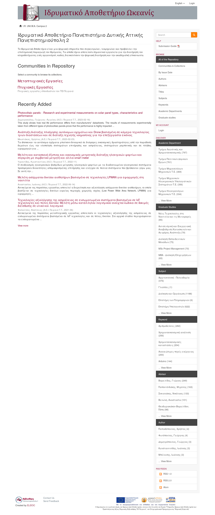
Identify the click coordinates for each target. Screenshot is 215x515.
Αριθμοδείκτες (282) (169, 325)
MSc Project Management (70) (173, 248)
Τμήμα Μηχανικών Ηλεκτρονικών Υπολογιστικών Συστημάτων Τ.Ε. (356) (174, 181)
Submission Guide (167, 46)
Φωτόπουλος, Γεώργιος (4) (173, 435)
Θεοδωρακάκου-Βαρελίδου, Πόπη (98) (173, 408)
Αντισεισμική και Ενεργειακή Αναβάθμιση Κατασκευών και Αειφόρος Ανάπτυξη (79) (174, 229)
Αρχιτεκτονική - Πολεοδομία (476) (174, 279)
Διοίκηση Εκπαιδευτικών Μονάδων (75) (171, 240)
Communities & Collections (171, 65)
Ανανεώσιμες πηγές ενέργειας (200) (176, 353)
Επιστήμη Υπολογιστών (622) (174, 306)
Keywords (163, 104)
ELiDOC (31, 505)
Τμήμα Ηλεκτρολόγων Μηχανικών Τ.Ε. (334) (170, 192)
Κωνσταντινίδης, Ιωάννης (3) (174, 448)
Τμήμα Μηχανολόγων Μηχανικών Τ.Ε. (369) (170, 170)
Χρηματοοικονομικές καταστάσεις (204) (169, 343)
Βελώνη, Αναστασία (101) (172, 399)
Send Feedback (51, 501)
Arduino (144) (165, 361)
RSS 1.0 (167, 473)
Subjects (162, 98)
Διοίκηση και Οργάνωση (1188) (175, 293)
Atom (166, 487)
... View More (165, 200)
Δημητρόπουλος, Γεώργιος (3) (174, 441)
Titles (161, 91)
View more (23, 225)
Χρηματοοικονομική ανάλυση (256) (174, 334)
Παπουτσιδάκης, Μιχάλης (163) (175, 387)
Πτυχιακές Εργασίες (35, 87)
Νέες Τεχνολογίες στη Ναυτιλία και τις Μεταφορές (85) (174, 216)
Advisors (162, 85)
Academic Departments (170, 111)
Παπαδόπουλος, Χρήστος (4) (173, 428)
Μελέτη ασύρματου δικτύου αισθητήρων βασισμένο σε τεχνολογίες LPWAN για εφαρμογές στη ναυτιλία (81, 178)
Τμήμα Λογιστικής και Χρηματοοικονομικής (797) (172, 151)
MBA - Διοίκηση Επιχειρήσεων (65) (174, 256)
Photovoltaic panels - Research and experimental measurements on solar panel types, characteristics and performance (80, 114)
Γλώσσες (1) (165, 287)
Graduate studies (167, 117)
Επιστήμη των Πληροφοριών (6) (175, 300)
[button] (180, 3)
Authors (162, 78)
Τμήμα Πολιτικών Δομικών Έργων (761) (173, 160)
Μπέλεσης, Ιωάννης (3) (171, 454)
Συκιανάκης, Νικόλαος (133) (173, 393)
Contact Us (48, 497)
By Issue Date (165, 72)
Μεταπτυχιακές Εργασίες (40, 80)
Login (161, 130)
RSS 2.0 (167, 480)
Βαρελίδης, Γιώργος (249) (172, 380)
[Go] (194, 34)
